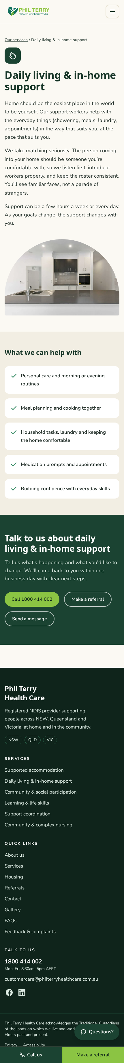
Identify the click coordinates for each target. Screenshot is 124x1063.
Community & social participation (41, 792)
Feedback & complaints (30, 931)
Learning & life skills (27, 803)
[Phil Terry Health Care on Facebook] (9, 992)
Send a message (29, 619)
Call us (34, 1054)
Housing (14, 877)
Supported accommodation (34, 770)
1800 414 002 (23, 961)
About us (15, 855)
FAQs (10, 920)
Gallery (13, 909)
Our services (16, 40)
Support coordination (27, 814)
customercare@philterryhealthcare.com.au (51, 979)
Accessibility (34, 1045)
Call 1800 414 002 (32, 599)
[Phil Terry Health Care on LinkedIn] (22, 992)
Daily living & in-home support (38, 781)
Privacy (11, 1045)
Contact (13, 898)
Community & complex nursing (38, 825)
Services (14, 866)
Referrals (15, 888)
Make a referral (88, 599)
